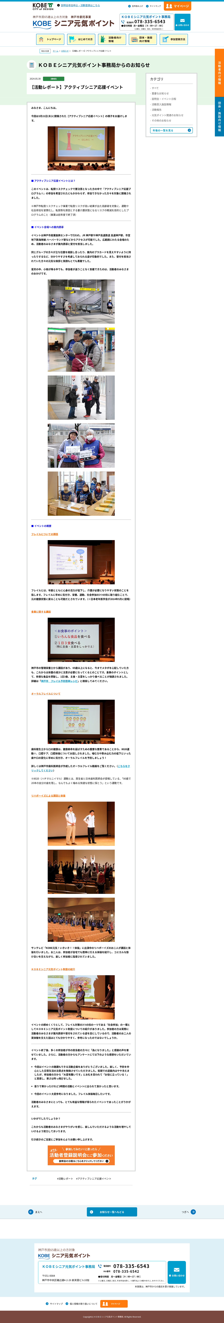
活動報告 (157, 109)
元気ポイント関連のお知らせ (167, 115)
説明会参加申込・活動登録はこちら (80, 5)
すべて (155, 88)
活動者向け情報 (112, 39)
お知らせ (65, 51)
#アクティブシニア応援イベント (93, 1178)
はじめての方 (81, 39)
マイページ (115, 1303)
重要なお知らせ (160, 93)
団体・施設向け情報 (143, 39)
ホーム (55, 51)
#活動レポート (65, 1178)
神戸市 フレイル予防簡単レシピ (59, 681)
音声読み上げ (137, 6)
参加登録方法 (174, 39)
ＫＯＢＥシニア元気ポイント (73, 24)
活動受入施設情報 (161, 104)
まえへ (38, 1212)
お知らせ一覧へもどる (112, 1212)
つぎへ (185, 1212)
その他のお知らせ (161, 120)
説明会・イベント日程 (164, 99)
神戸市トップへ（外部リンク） (43, 6)
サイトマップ (155, 6)
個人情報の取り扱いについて (84, 1303)
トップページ (50, 39)
